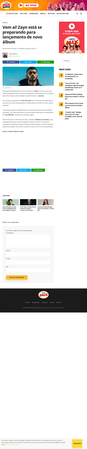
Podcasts (44, 302)
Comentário (10, 233)
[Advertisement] (35, 185)
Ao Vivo (27, 302)
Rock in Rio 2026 (63, 13)
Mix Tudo (23, 13)
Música (43, 13)
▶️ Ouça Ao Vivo (12, 13)
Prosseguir (77, 443)
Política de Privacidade (28, 307)
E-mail (8, 259)
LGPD (36, 307)
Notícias (51, 13)
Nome (8, 251)
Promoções (33, 13)
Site (7, 267)
